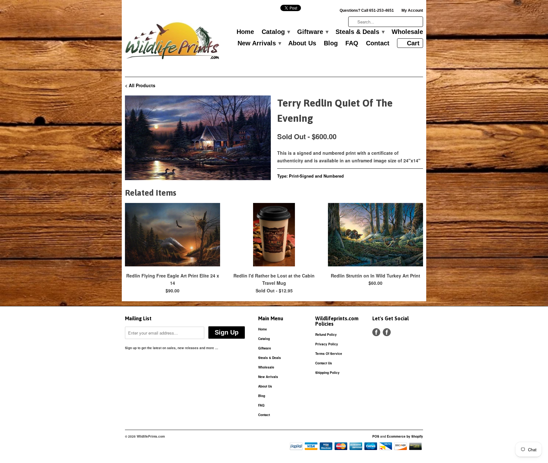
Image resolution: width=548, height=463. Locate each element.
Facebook (376, 332)
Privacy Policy (326, 344)
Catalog (276, 32)
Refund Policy (326, 334)
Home (245, 32)
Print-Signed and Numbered (316, 176)
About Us (302, 43)
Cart (413, 43)
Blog (331, 43)
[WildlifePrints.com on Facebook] (387, 332)
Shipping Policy (327, 372)
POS (375, 436)
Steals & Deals (360, 32)
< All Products (140, 85)
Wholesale (407, 32)
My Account (412, 10)
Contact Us (323, 363)
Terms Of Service (328, 353)
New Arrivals (259, 43)
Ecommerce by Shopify (405, 436)
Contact (377, 43)
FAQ (351, 43)
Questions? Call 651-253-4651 (367, 10)
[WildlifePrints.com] (172, 42)
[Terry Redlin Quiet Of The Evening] (198, 137)
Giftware (312, 32)
